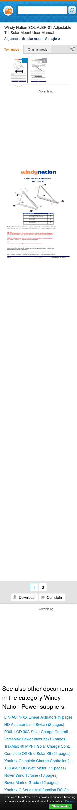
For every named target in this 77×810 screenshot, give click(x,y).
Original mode (37, 49)
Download (26, 597)
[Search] (72, 10)
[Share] (72, 49)
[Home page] (8, 10)
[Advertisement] (38, 127)
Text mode (11, 49)
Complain (54, 597)
